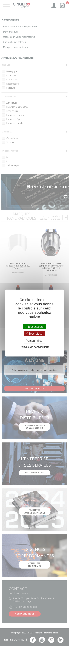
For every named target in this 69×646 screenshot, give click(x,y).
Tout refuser (35, 333)
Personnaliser (34, 340)
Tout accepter (35, 326)
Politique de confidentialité (34, 346)
